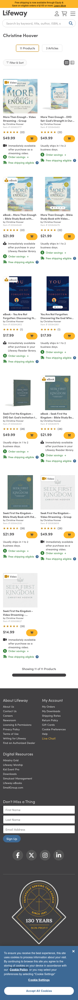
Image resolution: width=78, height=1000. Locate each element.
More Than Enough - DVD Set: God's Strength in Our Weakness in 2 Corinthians (56, 120)
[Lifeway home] (15, 13)
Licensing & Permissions (17, 725)
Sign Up (11, 839)
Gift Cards (48, 725)
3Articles (52, 48)
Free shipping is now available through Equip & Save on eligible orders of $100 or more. (39, 4)
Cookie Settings (39, 980)
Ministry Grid (11, 760)
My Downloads (51, 711)
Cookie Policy (19, 969)
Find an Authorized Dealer (19, 743)
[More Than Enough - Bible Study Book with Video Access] (58, 194)
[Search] (70, 23)
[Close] (73, 951)
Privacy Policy (11, 729)
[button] (52, 207)
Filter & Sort (17, 62)
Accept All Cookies (39, 991)
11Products (29, 48)
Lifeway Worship (13, 765)
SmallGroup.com (13, 787)
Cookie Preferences (54, 729)
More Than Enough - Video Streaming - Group (19, 118)
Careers (8, 715)
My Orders (48, 706)
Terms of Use (11, 734)
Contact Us (9, 711)
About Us (8, 706)
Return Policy (50, 720)
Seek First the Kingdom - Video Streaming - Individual (18, 614)
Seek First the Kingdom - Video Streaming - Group (56, 515)
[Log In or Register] (56, 13)
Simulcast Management (17, 778)
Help (45, 734)
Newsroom (9, 720)
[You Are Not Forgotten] (58, 293)
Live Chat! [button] (49, 738)
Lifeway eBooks (12, 783)
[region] (39, 973)
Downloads (10, 774)
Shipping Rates (51, 715)
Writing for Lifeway (14, 738)
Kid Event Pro (11, 769)
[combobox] (39, 23)
